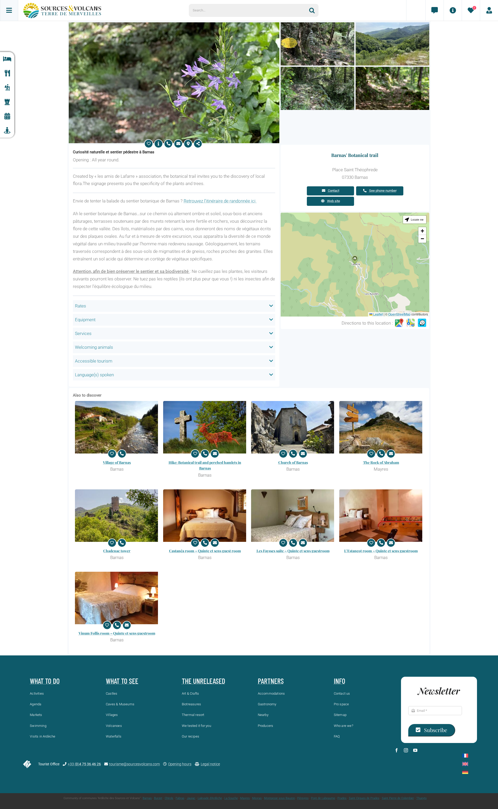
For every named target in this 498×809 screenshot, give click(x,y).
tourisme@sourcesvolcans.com (134, 764)
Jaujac (191, 798)
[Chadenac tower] (117, 515)
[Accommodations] (7, 59)
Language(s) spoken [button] (94, 374)
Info (339, 680)
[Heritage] (7, 102)
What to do (45, 680)
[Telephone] (168, 143)
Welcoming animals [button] (94, 347)
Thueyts (421, 798)
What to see (122, 680)
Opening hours (179, 764)
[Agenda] (7, 116)
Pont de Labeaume (323, 798)
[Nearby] (7, 130)
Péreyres (303, 798)
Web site (333, 201)
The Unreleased (203, 680)
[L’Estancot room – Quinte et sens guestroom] (381, 515)
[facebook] (397, 750)
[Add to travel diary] (148, 143)
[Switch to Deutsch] (465, 772)
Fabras (180, 798)
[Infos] (453, 10)
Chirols (169, 798)
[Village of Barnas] (117, 427)
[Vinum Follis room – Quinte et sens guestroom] (117, 598)
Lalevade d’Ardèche (210, 798)
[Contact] (434, 10)
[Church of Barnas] (293, 427)
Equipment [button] (85, 319)
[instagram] (406, 750)
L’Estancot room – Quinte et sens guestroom (381, 550)
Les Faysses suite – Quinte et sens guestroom (293, 550)
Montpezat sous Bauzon (279, 798)
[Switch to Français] (465, 756)
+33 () (84, 764)
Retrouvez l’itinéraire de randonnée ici (220, 200)
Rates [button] (80, 305)
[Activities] (7, 88)
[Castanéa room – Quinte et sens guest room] (205, 515)
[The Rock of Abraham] (381, 427)
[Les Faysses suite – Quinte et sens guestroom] (293, 515)
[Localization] (188, 143)
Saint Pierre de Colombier (398, 798)
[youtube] (415, 750)
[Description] (158, 143)
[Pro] (489, 10)
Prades (342, 798)
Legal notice (210, 764)
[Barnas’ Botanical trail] (174, 24)
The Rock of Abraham (381, 462)
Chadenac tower (116, 550)
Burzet (158, 798)
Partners (271, 680)
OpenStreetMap (399, 314)
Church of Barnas (293, 462)
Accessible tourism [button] (93, 361)
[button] (355, 260)
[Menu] (9, 10)
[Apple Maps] (410, 323)
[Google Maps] (399, 323)
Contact (333, 191)
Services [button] (83, 333)
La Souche (231, 798)
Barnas (147, 798)
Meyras (257, 798)
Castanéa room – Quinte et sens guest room (205, 550)
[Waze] (422, 323)
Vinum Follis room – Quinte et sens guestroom (117, 633)
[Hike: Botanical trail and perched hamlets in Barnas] (205, 427)
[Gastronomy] (7, 73)
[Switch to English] (465, 764)
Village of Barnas (117, 462)
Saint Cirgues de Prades (364, 798)
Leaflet (377, 314)
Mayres (245, 798)
